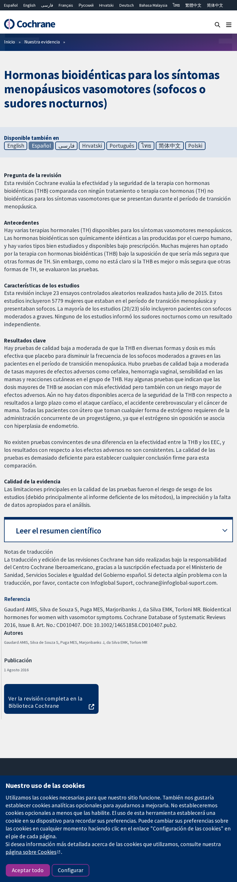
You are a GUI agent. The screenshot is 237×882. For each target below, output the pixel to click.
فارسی (47, 5)
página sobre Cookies (30, 851)
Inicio (9, 42)
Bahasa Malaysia (153, 5)
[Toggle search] (217, 24)
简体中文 (215, 5)
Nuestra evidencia (42, 42)
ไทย (176, 5)
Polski (195, 145)
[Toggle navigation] (229, 24)
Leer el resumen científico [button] (58, 531)
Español (11, 5)
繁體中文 (193, 5)
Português (122, 145)
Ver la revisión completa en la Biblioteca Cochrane (45, 702)
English (29, 5)
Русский (86, 5)
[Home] (29, 24)
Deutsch (126, 5)
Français (66, 5)
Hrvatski (106, 5)
